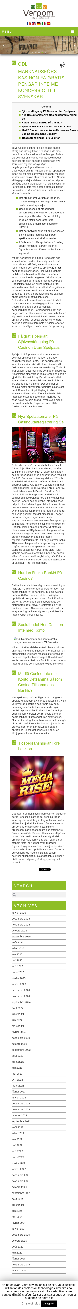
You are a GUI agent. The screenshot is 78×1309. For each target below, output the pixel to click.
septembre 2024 (21, 1002)
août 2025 (17, 942)
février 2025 (19, 978)
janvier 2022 (19, 1169)
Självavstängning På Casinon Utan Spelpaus (48, 111)
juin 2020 (17, 1252)
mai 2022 (17, 1145)
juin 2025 (17, 954)
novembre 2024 (21, 996)
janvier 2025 (19, 984)
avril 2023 (17, 1079)
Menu (7, 31)
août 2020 (17, 1246)
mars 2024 (18, 1026)
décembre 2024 (21, 990)
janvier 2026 (19, 912)
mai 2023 (17, 1073)
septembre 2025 (21, 936)
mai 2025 (17, 960)
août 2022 (17, 1127)
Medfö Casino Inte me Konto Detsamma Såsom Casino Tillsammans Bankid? (50, 132)
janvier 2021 (19, 1228)
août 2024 (17, 1008)
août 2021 (17, 1199)
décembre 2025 (21, 918)
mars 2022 (18, 1157)
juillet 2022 (18, 1133)
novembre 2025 (21, 924)
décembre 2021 (21, 1175)
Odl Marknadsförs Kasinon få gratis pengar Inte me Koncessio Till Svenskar (41, 80)
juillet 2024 (18, 1014)
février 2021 (19, 1222)
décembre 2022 (21, 1103)
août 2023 (17, 1055)
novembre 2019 (21, 1264)
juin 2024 (17, 1020)
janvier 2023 (19, 1097)
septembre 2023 (21, 1049)
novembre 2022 (21, 1109)
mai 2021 (17, 1216)
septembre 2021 (21, 1193)
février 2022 (19, 1163)
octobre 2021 (19, 1187)
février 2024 (19, 1032)
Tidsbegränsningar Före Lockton (41, 138)
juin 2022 (17, 1139)
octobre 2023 (19, 1044)
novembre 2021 (21, 1181)
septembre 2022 (21, 1121)
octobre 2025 (19, 930)
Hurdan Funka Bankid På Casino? (42, 122)
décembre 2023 (21, 1038)
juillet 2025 (18, 948)
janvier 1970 (19, 1270)
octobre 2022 (19, 1115)
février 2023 (19, 1091)
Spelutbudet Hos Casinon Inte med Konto (46, 126)
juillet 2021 (18, 1205)
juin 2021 (17, 1210)
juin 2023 (17, 1067)
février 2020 (19, 1258)
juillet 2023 (18, 1061)
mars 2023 (18, 1085)
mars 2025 (18, 972)
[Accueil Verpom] (39, 21)
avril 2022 (17, 1151)
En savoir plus (31, 1303)
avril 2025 (17, 966)
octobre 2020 (19, 1240)
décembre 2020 (21, 1234)
